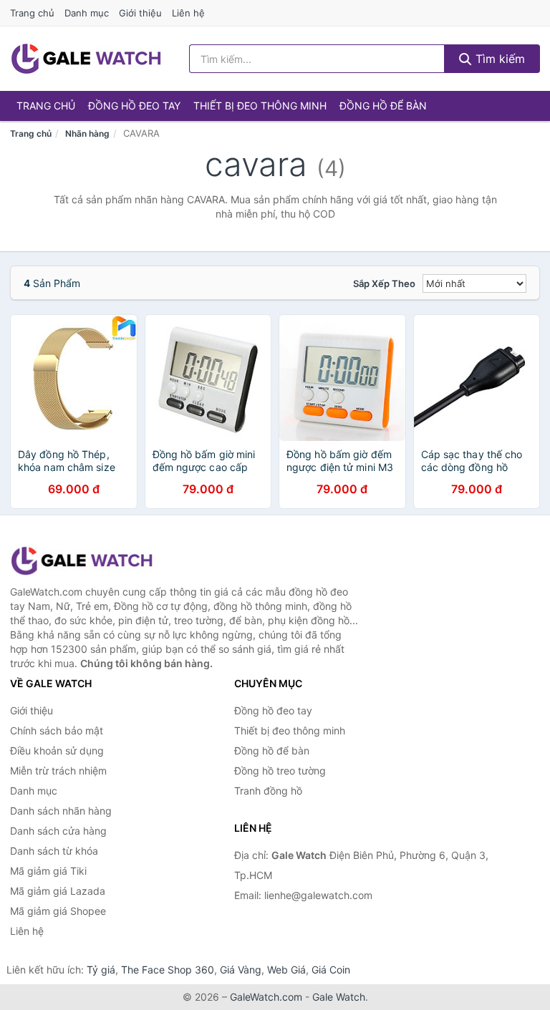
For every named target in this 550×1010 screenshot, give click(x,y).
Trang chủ (32, 13)
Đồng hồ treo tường (280, 770)
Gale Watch (338, 997)
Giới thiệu (140, 13)
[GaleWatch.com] (86, 59)
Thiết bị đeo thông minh (260, 105)
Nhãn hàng (87, 133)
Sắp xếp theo (384, 283)
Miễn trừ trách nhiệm (58, 770)
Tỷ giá (101, 969)
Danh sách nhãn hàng (61, 811)
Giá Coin (331, 969)
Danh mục (86, 13)
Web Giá (286, 969)
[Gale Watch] (81, 561)
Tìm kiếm (498, 59)
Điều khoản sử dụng (57, 750)
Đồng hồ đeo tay (134, 105)
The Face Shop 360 (167, 969)
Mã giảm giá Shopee (58, 911)
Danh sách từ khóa (54, 851)
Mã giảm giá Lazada (57, 891)
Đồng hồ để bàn (383, 105)
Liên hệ (188, 13)
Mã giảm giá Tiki (48, 871)
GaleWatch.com (266, 997)
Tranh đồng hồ (268, 791)
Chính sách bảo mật (56, 730)
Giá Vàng (240, 969)
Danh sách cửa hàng (58, 831)
